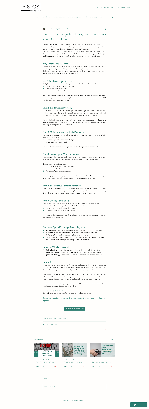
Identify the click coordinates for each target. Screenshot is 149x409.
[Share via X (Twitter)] (47, 324)
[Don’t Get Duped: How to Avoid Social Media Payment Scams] (46, 350)
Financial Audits (46, 17)
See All (113, 339)
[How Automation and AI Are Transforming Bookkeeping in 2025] (102, 350)
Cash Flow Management (74, 17)
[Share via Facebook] (43, 324)
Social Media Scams (59, 17)
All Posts (36, 17)
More (101, 17)
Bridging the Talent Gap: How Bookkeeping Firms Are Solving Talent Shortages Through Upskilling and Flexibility (73, 361)
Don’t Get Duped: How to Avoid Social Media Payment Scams (46, 361)
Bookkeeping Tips (62, 318)
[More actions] (105, 29)
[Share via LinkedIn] (52, 324)
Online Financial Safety (91, 17)
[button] (113, 17)
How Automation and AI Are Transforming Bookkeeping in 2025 (101, 361)
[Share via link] (56, 324)
